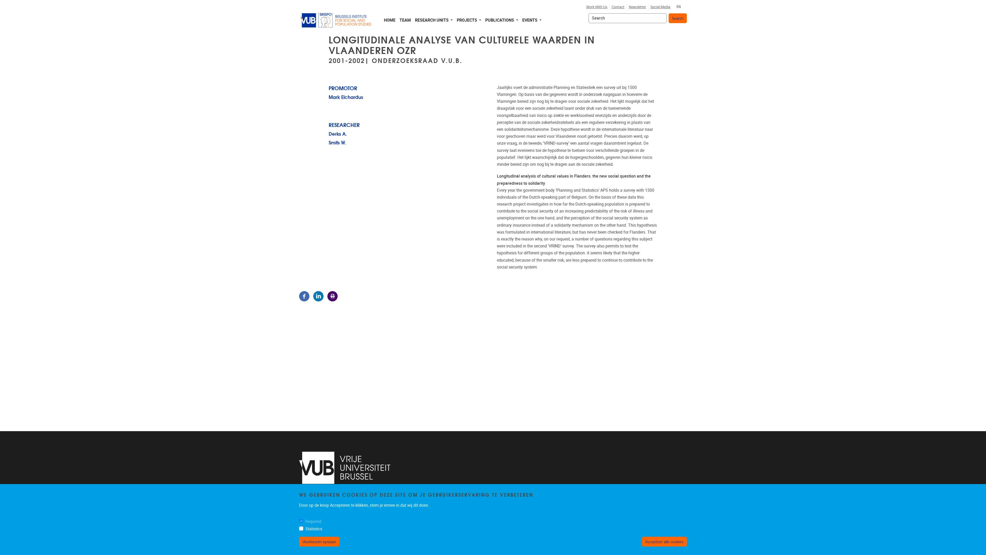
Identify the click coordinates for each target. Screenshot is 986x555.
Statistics (313, 528)
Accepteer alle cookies (664, 542)
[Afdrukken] (332, 295)
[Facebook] (304, 295)
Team (405, 20)
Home (389, 20)
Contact (618, 7)
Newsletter (637, 7)
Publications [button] (500, 20)
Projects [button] (467, 20)
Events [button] (530, 20)
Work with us (596, 7)
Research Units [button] (432, 20)
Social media (660, 7)
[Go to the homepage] (336, 20)
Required (313, 521)
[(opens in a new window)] (344, 468)
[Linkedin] (318, 295)
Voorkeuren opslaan (319, 542)
